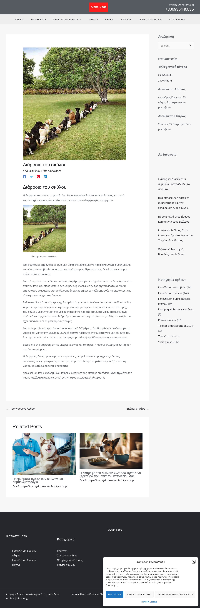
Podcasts (62, 551)
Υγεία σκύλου (32, 171)
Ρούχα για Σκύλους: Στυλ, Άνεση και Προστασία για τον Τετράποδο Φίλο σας (175, 235)
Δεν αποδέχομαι (139, 594)
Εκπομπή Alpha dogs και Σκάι (175, 309)
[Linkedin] (45, 177)
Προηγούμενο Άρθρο (21, 408)
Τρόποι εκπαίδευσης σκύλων (175, 325)
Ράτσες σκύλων (167, 320)
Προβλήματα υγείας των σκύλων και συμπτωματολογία (37, 480)
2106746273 (165, 80)
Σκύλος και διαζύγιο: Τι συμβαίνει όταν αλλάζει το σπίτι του (174, 184)
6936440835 (165, 75)
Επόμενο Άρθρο (137, 408)
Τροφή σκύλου (167, 336)
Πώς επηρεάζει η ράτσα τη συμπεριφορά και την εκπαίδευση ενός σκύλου (173, 203)
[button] (193, 561)
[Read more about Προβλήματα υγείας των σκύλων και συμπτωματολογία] (44, 453)
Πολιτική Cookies (149, 601)
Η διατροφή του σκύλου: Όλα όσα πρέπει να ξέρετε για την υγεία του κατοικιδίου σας (110, 474)
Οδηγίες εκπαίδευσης (70, 560)
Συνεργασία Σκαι (67, 555)
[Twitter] (31, 177)
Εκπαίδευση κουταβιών (172, 287)
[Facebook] (24, 177)
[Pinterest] (38, 177)
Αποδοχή (115, 594)
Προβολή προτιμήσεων (175, 594)
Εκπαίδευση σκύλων (22, 486)
